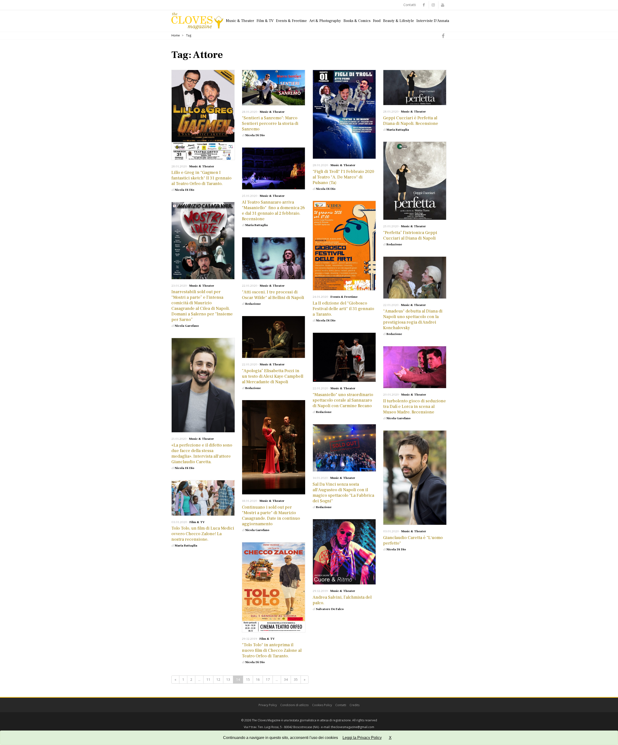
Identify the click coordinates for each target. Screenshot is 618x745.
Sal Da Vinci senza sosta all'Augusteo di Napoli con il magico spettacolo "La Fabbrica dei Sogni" (343, 493)
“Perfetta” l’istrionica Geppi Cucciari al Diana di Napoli (410, 235)
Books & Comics (357, 20)
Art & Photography (325, 20)
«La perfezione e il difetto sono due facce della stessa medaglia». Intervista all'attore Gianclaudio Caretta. (201, 453)
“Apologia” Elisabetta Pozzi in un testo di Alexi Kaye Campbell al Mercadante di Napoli (272, 376)
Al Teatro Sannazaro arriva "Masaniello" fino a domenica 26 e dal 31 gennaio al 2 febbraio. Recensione (273, 210)
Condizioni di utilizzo (294, 705)
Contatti (409, 4)
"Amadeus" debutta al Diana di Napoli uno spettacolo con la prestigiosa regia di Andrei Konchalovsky (412, 319)
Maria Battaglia (397, 130)
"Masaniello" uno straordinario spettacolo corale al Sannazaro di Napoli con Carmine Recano (343, 400)
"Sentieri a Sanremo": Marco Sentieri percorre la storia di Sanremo (270, 123)
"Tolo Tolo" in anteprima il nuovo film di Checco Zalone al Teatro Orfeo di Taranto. (272, 650)
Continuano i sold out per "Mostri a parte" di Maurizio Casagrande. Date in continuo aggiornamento (271, 515)
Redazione (394, 244)
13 (228, 679)
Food (377, 20)
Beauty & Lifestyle (398, 20)
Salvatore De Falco (330, 609)
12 (218, 679)
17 (268, 679)
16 (258, 679)
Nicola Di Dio (184, 190)
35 (296, 679)
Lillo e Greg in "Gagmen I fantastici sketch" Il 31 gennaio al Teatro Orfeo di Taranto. (201, 178)
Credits (354, 705)
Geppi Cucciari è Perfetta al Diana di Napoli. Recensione (410, 120)
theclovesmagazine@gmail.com (352, 727)
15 (248, 679)
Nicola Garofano (187, 326)
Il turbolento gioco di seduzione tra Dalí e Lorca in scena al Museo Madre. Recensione (414, 406)
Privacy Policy (268, 705)
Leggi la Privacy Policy (362, 738)
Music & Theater (240, 20)
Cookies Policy (322, 705)
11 (208, 679)
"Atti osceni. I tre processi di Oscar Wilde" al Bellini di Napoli (273, 294)
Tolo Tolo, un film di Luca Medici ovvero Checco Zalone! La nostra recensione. (202, 533)
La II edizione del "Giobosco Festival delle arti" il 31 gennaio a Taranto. (343, 308)
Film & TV (265, 20)
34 (286, 679)
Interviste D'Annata (432, 20)
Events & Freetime (291, 20)
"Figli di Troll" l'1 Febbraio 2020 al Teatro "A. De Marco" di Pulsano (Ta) (343, 177)
